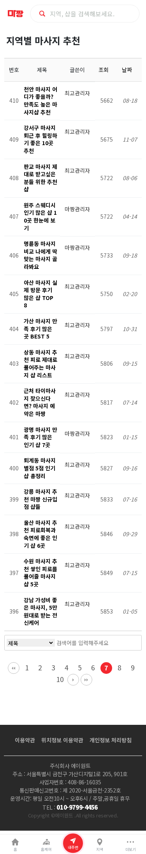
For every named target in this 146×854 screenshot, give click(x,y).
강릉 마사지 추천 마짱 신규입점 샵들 (40, 498)
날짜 (128, 70)
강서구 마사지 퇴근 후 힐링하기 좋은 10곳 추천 (40, 139)
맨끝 (86, 680)
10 (60, 679)
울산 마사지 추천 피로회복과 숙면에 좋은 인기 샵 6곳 (40, 534)
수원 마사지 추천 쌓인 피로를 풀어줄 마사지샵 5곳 (40, 572)
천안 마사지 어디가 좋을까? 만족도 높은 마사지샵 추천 (40, 100)
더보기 (130, 849)
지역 (99, 849)
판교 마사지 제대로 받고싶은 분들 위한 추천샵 (40, 178)
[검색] (126, 642)
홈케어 (46, 849)
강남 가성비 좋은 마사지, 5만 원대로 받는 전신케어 (40, 611)
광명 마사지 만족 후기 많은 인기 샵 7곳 (40, 437)
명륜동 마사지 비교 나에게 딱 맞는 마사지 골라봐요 (40, 255)
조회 (104, 70)
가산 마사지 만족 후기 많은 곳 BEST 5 (40, 328)
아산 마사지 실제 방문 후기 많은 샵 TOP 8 (40, 294)
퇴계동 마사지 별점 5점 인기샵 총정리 (40, 467)
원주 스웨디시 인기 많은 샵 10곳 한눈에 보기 (40, 216)
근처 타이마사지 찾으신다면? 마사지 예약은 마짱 (40, 402)
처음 (13, 668)
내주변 (73, 847)
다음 (73, 680)
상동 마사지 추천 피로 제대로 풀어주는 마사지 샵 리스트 (40, 363)
